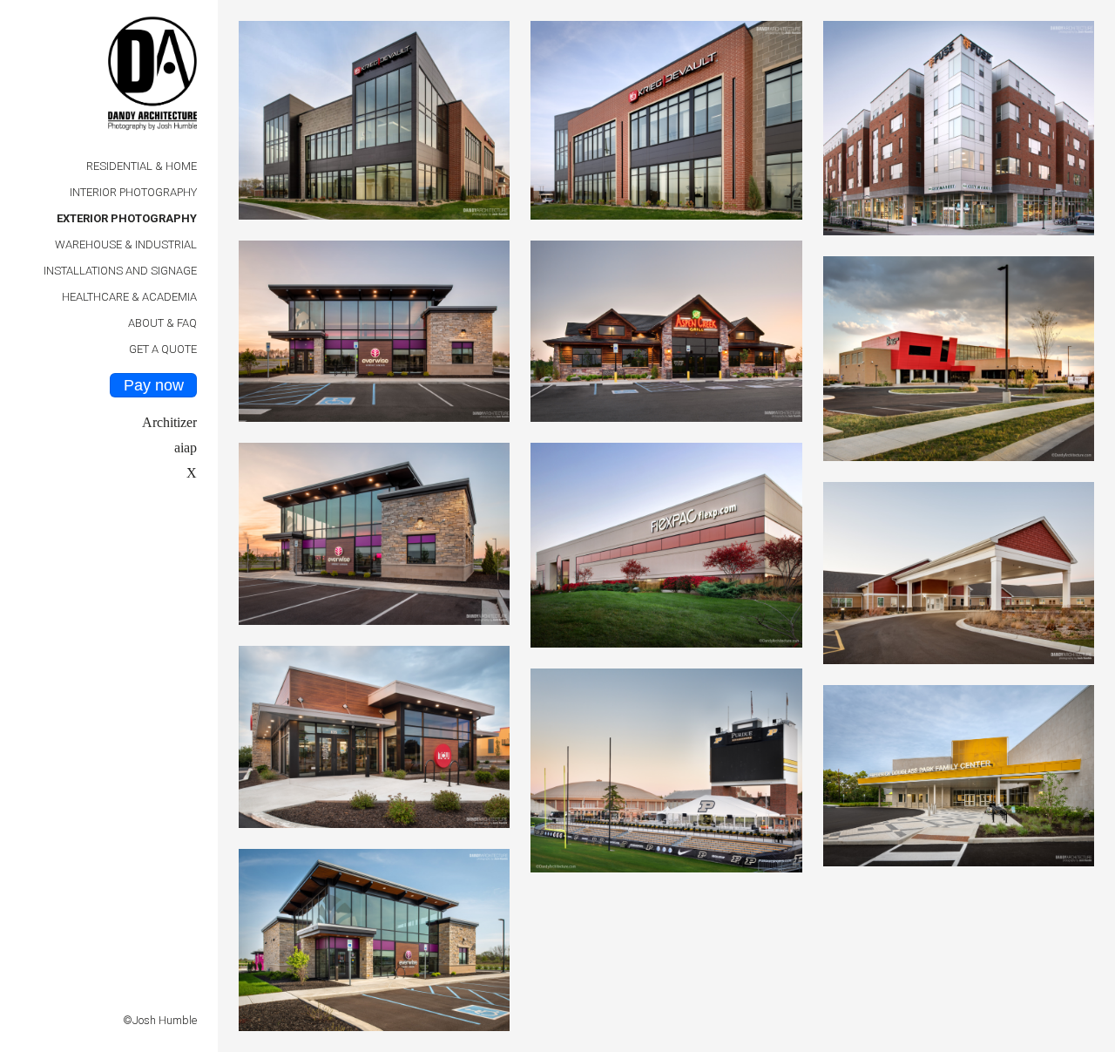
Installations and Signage (120, 270)
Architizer (169, 422)
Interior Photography (133, 192)
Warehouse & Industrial (126, 244)
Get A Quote (163, 349)
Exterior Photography (127, 218)
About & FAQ (162, 322)
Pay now (154, 385)
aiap (185, 447)
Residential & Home (141, 166)
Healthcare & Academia (129, 296)
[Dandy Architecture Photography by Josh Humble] (152, 77)
